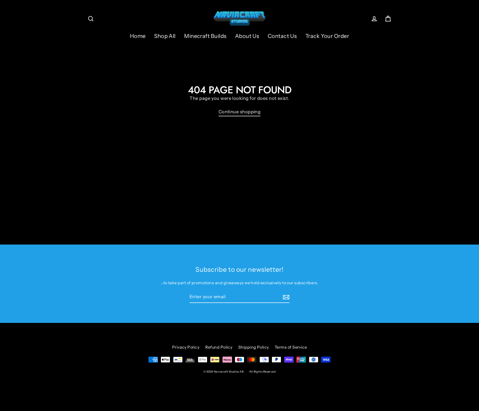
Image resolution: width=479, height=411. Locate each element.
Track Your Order (327, 36)
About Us (247, 36)
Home (138, 36)
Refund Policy (219, 347)
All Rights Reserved (262, 371)
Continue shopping (240, 112)
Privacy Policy (185, 347)
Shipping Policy (253, 347)
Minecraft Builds (205, 36)
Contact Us (282, 36)
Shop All (165, 36)
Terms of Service (291, 347)
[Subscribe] (285, 297)
